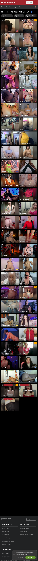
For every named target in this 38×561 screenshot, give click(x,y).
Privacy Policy (5, 528)
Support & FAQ (6, 553)
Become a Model (24, 528)
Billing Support (6, 556)
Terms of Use (5, 531)
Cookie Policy (24, 554)
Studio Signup (23, 531)
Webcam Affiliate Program (26, 534)
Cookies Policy (6, 538)
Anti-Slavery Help (6, 544)
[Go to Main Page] (11, 2)
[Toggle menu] (2, 2)
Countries (20, 16)
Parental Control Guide (8, 541)
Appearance (8, 16)
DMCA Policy (5, 534)
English (29, 519)
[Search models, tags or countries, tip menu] (35, 7)
